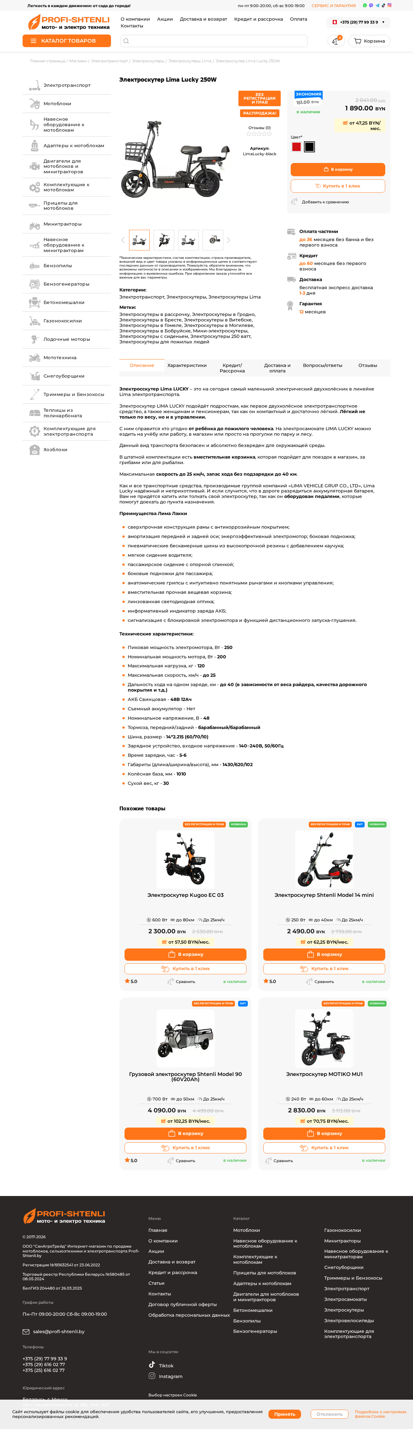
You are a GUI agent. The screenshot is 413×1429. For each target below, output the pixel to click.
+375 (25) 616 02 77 (44, 1370)
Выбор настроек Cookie (172, 1395)
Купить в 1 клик (341, 186)
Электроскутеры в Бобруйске (155, 331)
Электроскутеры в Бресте (150, 320)
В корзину (342, 169)
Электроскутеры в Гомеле (150, 325)
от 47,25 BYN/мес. (364, 125)
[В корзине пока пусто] (369, 41)
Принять (284, 1414)
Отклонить (330, 1414)
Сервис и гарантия (334, 5)
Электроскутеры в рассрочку (154, 314)
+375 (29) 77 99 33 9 (45, 1359)
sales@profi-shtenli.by (58, 1331)
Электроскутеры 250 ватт (220, 336)
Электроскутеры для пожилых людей (164, 342)
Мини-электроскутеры (220, 331)
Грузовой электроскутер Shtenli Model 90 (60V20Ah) (185, 1077)
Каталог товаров (68, 41)
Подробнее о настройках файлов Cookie (381, 1414)
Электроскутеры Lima (234, 297)
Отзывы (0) (259, 127)
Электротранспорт (141, 297)
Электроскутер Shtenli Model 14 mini (324, 895)
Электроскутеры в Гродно (223, 314)
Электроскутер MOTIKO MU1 (324, 1074)
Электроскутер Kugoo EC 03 (185, 895)
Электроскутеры (186, 297)
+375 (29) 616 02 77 (44, 1364)
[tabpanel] (175, 158)
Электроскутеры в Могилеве (218, 325)
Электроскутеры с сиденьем (153, 336)
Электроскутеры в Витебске (218, 320)
